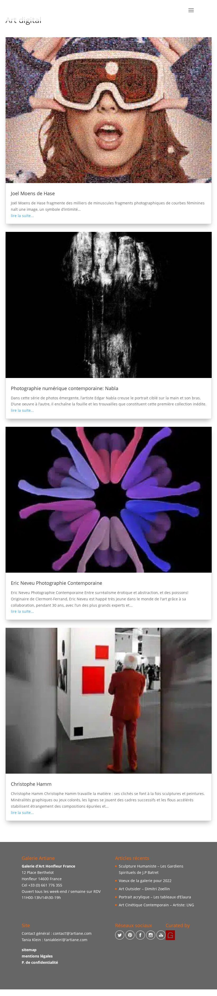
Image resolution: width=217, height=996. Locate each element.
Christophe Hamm (31, 784)
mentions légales (37, 956)
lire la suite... (22, 215)
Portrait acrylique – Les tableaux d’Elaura (155, 896)
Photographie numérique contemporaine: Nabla (64, 388)
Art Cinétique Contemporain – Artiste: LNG (156, 905)
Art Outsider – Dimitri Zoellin (144, 888)
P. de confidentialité (40, 962)
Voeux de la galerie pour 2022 (145, 880)
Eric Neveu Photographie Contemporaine (56, 583)
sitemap (29, 949)
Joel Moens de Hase (33, 193)
